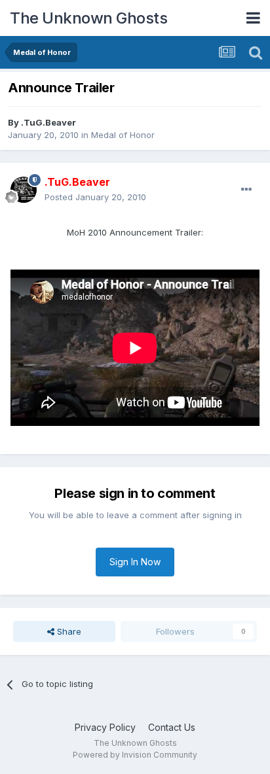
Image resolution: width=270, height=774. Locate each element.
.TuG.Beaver (48, 122)
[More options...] (246, 190)
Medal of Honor (123, 135)
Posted (95, 197)
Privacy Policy (105, 727)
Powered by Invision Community (135, 755)
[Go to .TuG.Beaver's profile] (23, 190)
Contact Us (171, 727)
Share (67, 631)
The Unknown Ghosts (88, 18)
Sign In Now (135, 561)
